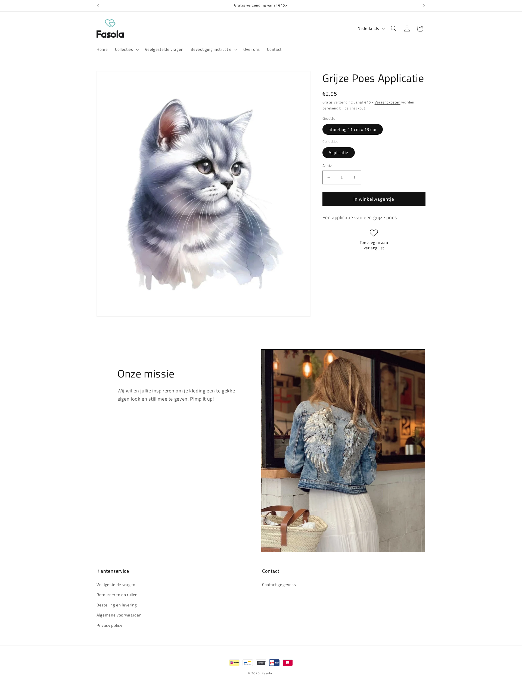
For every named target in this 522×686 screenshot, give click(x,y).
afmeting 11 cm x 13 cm (353, 129)
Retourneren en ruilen (117, 594)
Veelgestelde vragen (116, 584)
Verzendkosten (387, 102)
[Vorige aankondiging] (98, 5)
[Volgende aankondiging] (424, 5)
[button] (126, 49)
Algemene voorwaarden (119, 615)
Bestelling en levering (117, 605)
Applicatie (339, 152)
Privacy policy (109, 625)
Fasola (267, 673)
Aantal (328, 166)
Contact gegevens (279, 584)
